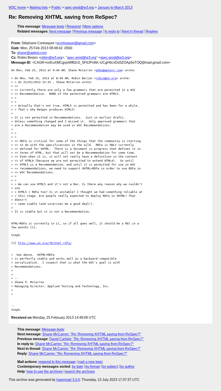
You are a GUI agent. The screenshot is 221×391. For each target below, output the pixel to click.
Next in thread (132, 31)
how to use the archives (45, 371)
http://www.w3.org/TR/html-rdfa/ (45, 243)
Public (56, 7)
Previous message (88, 31)
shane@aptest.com (32, 53)
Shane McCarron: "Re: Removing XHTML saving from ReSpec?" (91, 334)
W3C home (17, 7)
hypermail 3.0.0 (68, 380)
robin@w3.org (51, 57)
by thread (92, 366)
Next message (60, 31)
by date (77, 366)
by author (127, 366)
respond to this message (57, 362)
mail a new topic (90, 362)
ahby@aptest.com (109, 70)
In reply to (112, 31)
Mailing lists (39, 7)
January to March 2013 (115, 7)
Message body (53, 26)
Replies (152, 31)
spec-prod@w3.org (79, 7)
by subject (110, 366)
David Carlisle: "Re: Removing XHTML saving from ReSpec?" (96, 339)
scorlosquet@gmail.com (75, 43)
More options (93, 26)
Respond (74, 26)
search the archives (80, 371)
